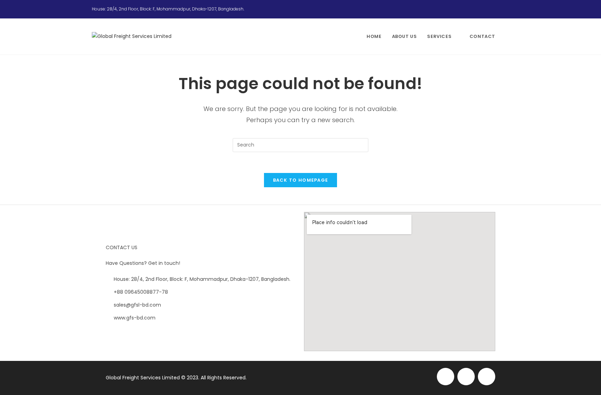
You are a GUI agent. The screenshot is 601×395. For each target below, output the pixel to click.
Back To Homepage (300, 180)
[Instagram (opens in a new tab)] (499, 9)
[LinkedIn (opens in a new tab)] (506, 9)
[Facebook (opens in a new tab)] (490, 9)
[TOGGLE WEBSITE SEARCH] (507, 36)
